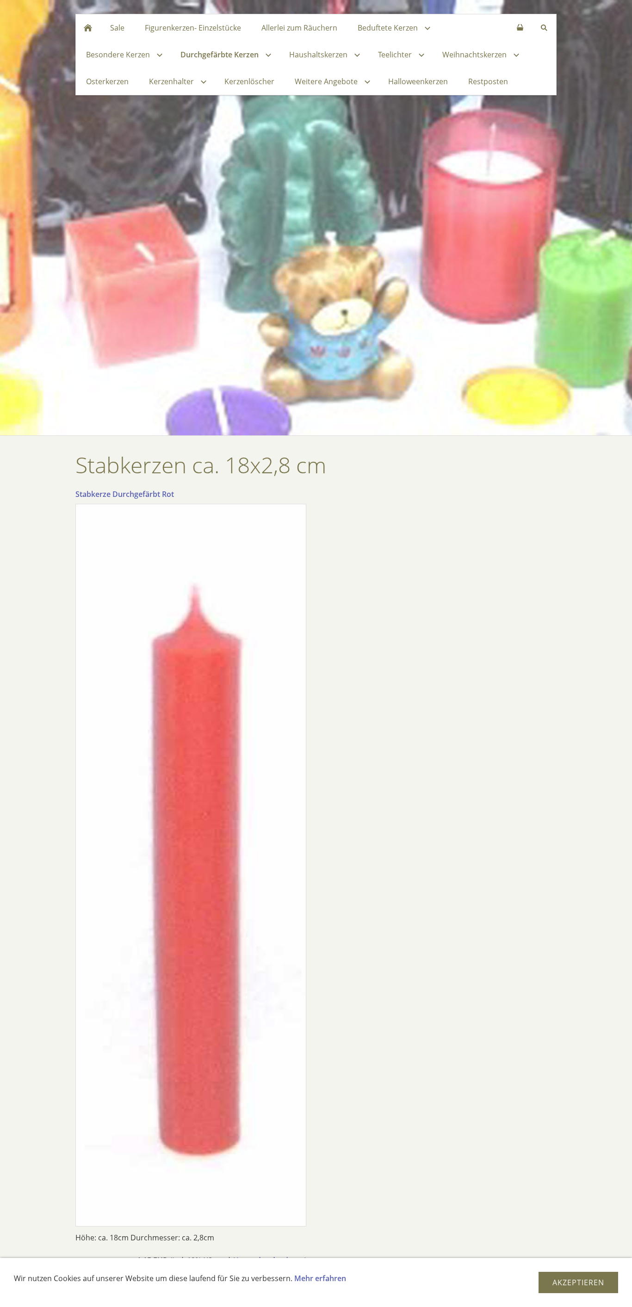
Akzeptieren (578, 1282)
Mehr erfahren (320, 1278)
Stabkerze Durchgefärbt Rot (124, 494)
